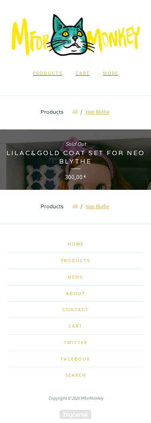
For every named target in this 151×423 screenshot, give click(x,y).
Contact (75, 309)
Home (76, 244)
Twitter (75, 342)
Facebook (76, 359)
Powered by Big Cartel (75, 414)
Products (47, 73)
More (110, 73)
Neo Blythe (97, 112)
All (75, 112)
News (75, 277)
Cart (83, 73)
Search (75, 375)
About (75, 293)
